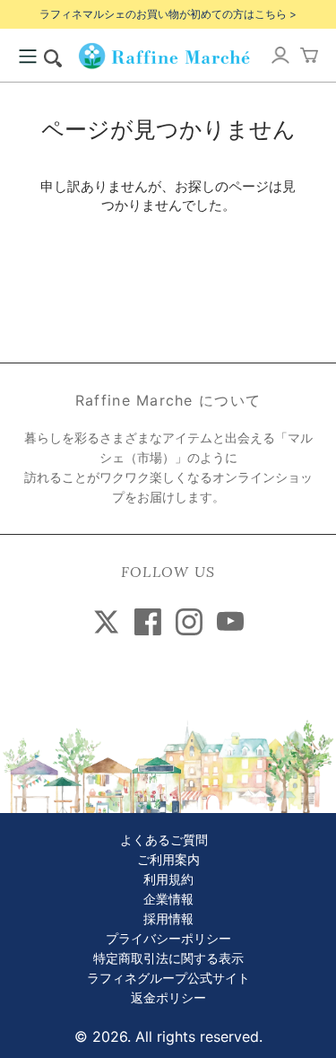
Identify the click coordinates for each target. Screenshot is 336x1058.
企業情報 (168, 899)
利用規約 (168, 879)
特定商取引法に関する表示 (168, 958)
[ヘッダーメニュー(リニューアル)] (28, 57)
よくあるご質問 (164, 840)
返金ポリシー (168, 998)
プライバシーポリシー (168, 939)
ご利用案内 (168, 860)
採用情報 (168, 919)
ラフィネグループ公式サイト (168, 978)
